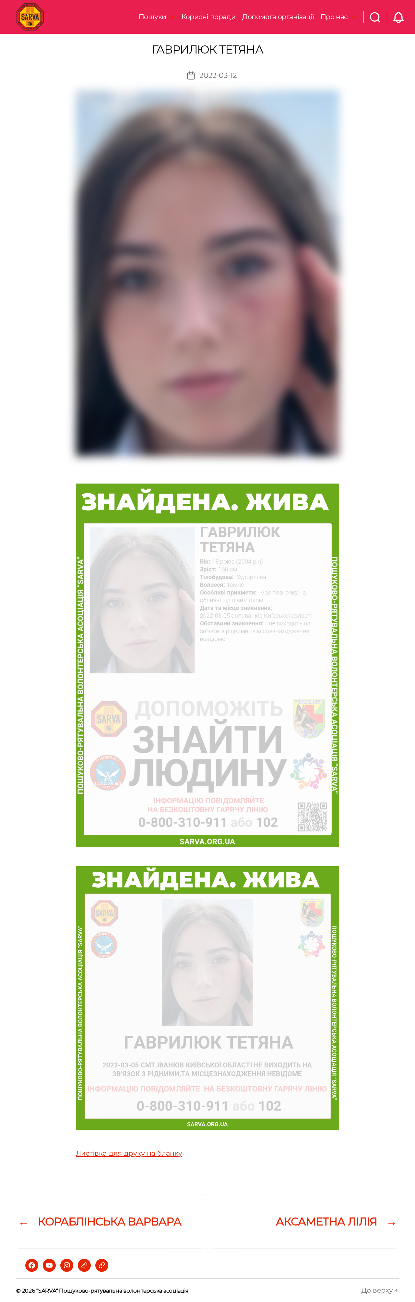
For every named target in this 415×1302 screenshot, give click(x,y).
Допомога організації (278, 17)
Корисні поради (208, 17)
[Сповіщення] (398, 17)
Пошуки (152, 17)
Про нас (334, 17)
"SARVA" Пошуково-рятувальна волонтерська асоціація (112, 1290)
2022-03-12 (218, 75)
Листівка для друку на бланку (129, 1153)
